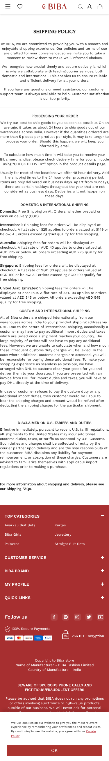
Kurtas (60, 525)
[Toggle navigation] (7, 7)
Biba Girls (13, 534)
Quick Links (18, 597)
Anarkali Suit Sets (20, 525)
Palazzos (12, 544)
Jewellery (63, 534)
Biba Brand (17, 570)
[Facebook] (54, 617)
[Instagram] (77, 617)
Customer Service (25, 557)
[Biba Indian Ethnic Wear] (54, 6)
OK (54, 750)
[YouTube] (101, 617)
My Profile (17, 584)
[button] (90, 7)
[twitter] (89, 617)
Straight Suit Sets (70, 544)
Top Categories (22, 516)
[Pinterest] (65, 617)
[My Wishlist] (19, 7)
